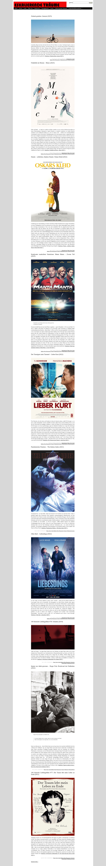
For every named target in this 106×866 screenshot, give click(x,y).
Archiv (20, 8)
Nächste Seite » (34, 861)
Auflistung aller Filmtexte (61, 8)
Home (15, 8)
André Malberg (54, 530)
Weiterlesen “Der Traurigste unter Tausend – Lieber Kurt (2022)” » (56, 440)
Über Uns (30, 8)
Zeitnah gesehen (71, 59)
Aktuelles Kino (64, 250)
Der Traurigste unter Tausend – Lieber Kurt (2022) (47, 354)
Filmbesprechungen (64, 59)
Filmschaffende (65, 153)
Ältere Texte (69, 250)
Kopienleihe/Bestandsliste (75, 8)
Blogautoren (57, 59)
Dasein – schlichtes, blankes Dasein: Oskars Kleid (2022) (49, 157)
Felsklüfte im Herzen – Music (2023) (42, 63)
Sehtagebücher (45, 8)
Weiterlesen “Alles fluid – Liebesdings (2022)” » (40, 614)
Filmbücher (66, 769)
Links (25, 8)
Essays (52, 153)
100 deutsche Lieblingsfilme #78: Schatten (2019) (47, 621)
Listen (51, 8)
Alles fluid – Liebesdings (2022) (41, 534)
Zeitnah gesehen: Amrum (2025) (41, 16)
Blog (54, 59)
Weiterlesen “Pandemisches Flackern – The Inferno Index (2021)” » (54, 528)
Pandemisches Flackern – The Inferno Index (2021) (47, 447)
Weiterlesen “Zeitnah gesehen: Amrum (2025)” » (54, 56)
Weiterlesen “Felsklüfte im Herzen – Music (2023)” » (55, 150)
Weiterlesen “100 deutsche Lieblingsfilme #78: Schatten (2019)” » (50, 659)
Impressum (37, 8)
